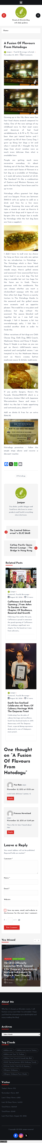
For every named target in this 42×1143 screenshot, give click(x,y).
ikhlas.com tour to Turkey (27, 1050)
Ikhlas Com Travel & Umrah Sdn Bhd (18, 1058)
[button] (35, 940)
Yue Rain (18, 785)
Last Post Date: (8, 1116)
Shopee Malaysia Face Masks (16, 1074)
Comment (8, 859)
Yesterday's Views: (9, 1093)
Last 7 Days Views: (9, 1098)
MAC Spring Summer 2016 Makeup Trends (20, 1062)
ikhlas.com (8, 1050)
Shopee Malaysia (11, 1070)
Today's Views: (7, 1088)
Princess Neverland (22, 813)
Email (7, 889)
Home (5, 31)
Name (7, 878)
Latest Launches (18, 959)
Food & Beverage (20, 52)
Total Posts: (6, 1111)
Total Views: (6, 1107)
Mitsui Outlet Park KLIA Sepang (17, 1066)
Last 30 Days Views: (10, 1102)
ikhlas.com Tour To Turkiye (14, 1054)
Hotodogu (21, 476)
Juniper (9, 52)
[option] (21, 966)
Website (7, 899)
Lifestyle (31, 52)
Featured (11, 594)
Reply (10, 798)
